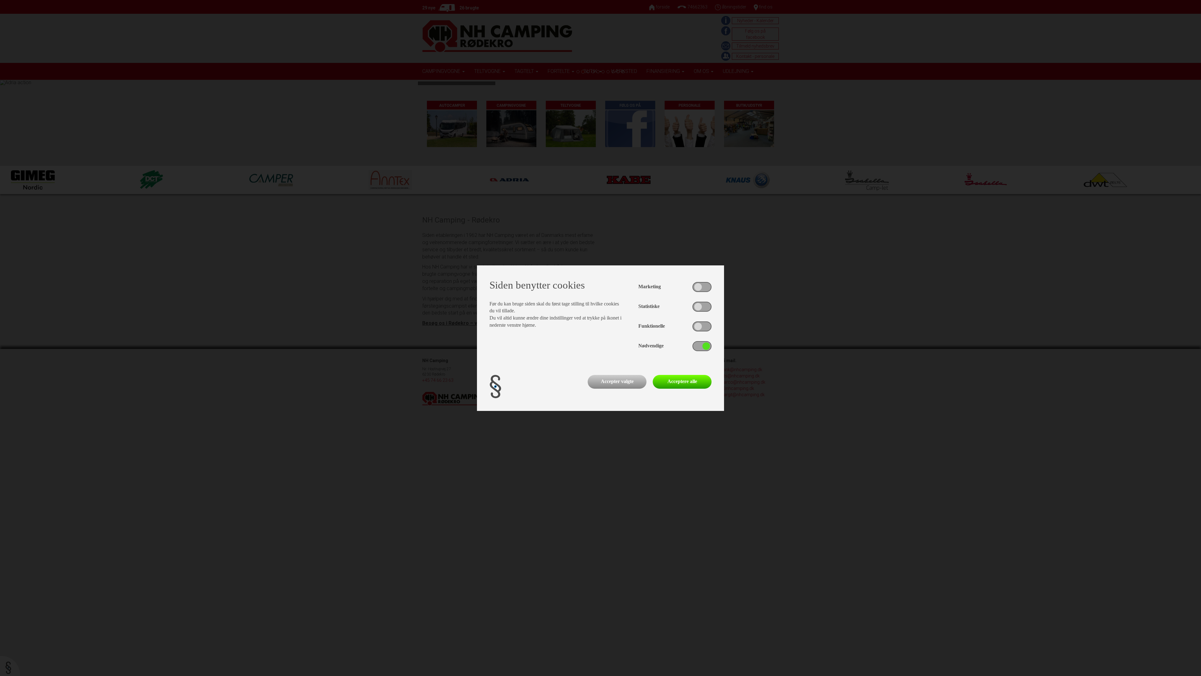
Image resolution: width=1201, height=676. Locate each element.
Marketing (649, 286)
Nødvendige (651, 345)
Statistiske (649, 306)
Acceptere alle (682, 381)
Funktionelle (651, 326)
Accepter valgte (617, 381)
